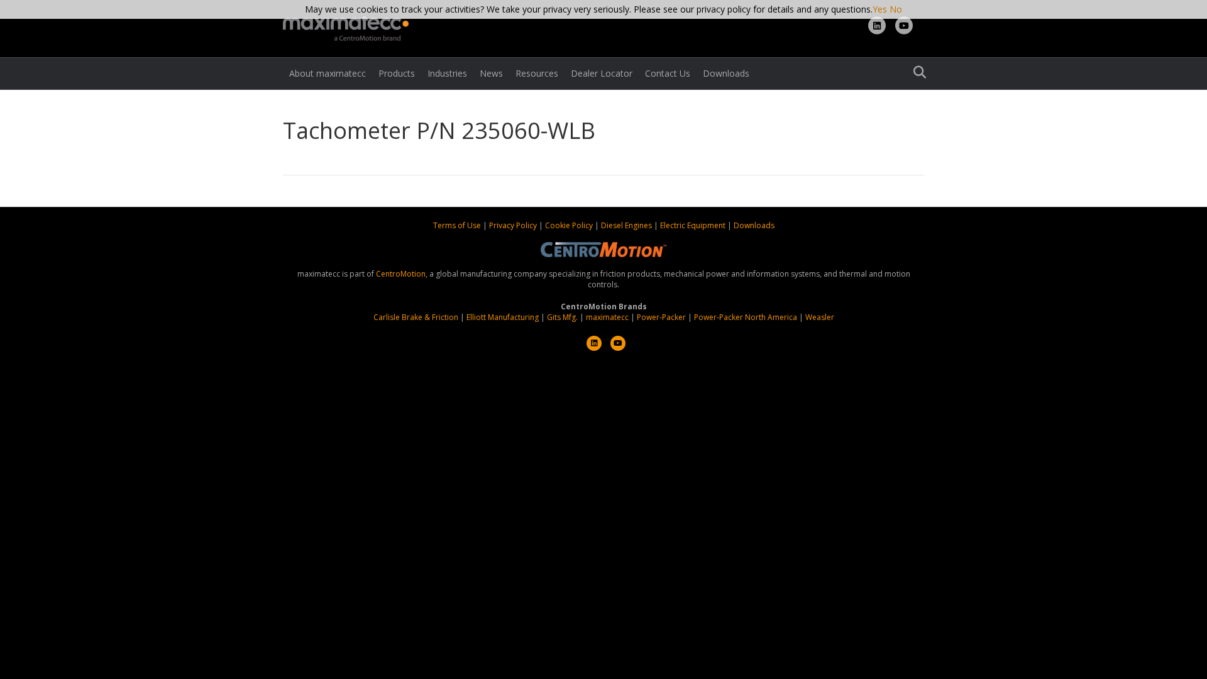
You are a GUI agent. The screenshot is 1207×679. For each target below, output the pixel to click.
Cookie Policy (570, 225)
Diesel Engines (626, 225)
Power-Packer (661, 317)
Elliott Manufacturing (502, 317)
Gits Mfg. (562, 317)
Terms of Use (458, 225)
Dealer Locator (601, 73)
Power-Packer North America (745, 317)
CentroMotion (401, 273)
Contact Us (667, 73)
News (491, 73)
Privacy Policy (514, 225)
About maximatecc (327, 73)
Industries (447, 73)
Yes (880, 9)
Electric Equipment (692, 225)
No (896, 9)
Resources (536, 73)
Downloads (726, 73)
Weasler (819, 317)
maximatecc (607, 317)
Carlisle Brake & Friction (415, 317)
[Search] (916, 72)
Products (396, 73)
